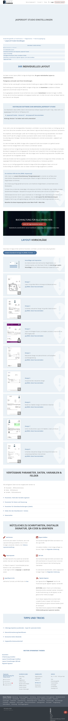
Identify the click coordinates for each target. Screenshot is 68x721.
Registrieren (22, 680)
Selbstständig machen (32, 700)
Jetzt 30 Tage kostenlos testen (33, 224)
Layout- (7, 53)
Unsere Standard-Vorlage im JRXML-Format (19, 253)
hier (27, 581)
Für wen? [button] (39, 2)
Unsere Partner (22, 687)
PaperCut (37, 680)
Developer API (54, 688)
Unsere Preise (22, 682)
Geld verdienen (6, 704)
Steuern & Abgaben (23, 697)
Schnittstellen (54, 686)
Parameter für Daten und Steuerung (15, 502)
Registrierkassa (38, 676)
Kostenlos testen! (59, 2)
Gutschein (5, 654)
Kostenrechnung (21, 700)
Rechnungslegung (39, 38)
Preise (45, 2)
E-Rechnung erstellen (8, 657)
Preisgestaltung (56, 702)
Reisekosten (38, 685)
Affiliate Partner (22, 685)
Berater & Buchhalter (24, 683)
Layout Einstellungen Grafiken (11, 659)
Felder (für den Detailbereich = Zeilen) (16, 511)
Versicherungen (50, 700)
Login (52, 2)
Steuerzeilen (8, 515)
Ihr (8, 49)
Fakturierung (15, 697)
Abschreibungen (59, 700)
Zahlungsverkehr (41, 702)
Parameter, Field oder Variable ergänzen (16, 497)
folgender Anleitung (53, 549)
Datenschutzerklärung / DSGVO (57, 719)
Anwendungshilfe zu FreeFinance (13, 38)
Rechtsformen (41, 700)
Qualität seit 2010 (7, 684)
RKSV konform (7, 679)
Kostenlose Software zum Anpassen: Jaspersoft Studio (16, 51)
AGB (51, 717)
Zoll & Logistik (20, 702)
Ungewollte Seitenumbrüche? (13, 641)
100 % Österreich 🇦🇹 (8, 683)
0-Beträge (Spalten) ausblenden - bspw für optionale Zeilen (22, 628)
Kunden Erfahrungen (24, 689)
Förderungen (6, 700)
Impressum (52, 720)
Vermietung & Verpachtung (33, 699)
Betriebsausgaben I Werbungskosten (45, 697)
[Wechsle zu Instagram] (50, 708)
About (51, 716)
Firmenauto (5, 702)
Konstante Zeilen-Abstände (12, 637)
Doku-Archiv (38, 687)
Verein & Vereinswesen (30, 702)
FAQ (52, 679)
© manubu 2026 (7, 708)
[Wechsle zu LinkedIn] (50, 711)
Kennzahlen (49, 702)
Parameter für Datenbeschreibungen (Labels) (18, 506)
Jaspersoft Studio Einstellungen (15, 41)
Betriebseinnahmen (60, 697)
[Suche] (49, 2)
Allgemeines (28, 38)
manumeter (37, 678)
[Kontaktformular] (50, 713)
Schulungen (53, 684)
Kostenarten (13, 700)
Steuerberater (16, 699)
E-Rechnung (14, 704)
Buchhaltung (33, 697)
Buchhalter (23, 699)
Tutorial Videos (54, 683)
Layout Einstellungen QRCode (11, 661)
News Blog (21, 676)
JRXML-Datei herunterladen (34, 286)
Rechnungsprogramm (23, 704)
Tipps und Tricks (7, 59)
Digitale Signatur (7, 663)
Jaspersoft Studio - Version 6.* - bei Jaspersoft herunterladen (25, 115)
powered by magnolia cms (8, 710)
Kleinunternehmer (7, 699)
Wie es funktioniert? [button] (30, 2)
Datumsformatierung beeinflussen (15, 632)
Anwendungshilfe (55, 681)
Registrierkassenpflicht (46, 699)
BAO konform (7, 681)
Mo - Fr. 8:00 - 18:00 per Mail (57, 676)
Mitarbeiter (55, 699)
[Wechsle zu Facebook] (50, 710)
